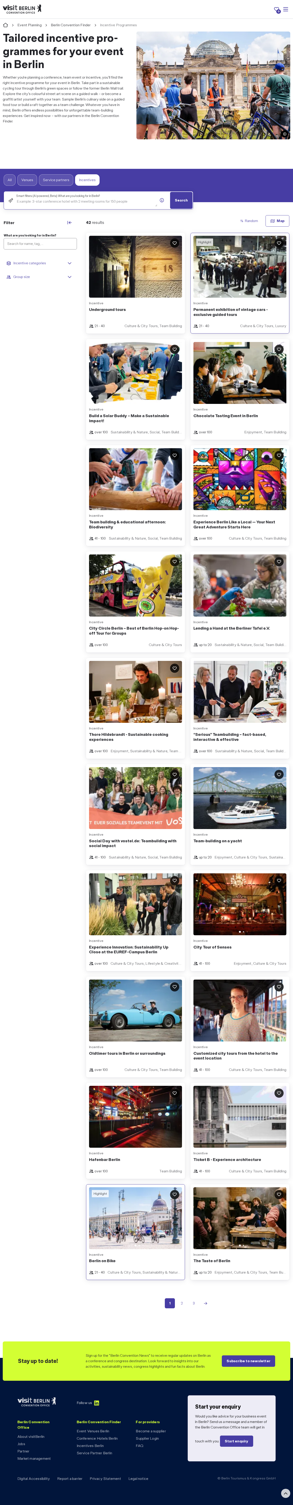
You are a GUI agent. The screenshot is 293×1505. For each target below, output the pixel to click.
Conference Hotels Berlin (97, 1438)
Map (281, 221)
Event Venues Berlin (93, 1431)
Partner (23, 1451)
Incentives (87, 180)
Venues (27, 180)
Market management (34, 1458)
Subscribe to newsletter (248, 1361)
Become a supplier (151, 1431)
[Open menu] (285, 9)
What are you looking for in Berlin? (30, 235)
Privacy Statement (105, 1478)
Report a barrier (69, 1478)
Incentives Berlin (90, 1446)
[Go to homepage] (5, 25)
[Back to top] (285, 1493)
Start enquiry (236, 1441)
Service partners (56, 180)
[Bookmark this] (174, 243)
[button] (284, 134)
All (10, 180)
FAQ (139, 1446)
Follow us (84, 1403)
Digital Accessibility (33, 1478)
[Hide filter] (69, 222)
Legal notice (138, 1478)
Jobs (21, 1444)
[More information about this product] (161, 200)
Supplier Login (147, 1438)
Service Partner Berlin (94, 1453)
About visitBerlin (30, 1436)
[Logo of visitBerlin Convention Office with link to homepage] (22, 9)
